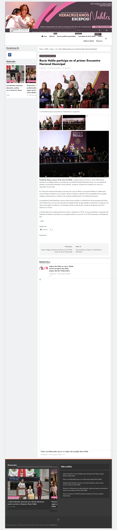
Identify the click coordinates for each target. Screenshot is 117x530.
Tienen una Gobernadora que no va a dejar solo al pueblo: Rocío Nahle (64, 451)
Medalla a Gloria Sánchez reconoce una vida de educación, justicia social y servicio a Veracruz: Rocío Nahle (83, 484)
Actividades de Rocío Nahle (87, 35)
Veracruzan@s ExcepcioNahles (67, 35)
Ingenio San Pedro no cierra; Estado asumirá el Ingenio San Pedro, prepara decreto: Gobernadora (61, 268)
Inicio (45, 36)
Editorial (52, 35)
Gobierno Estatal (89, 41)
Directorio (99, 41)
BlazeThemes (53, 525)
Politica (100, 36)
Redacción (43, 68)
